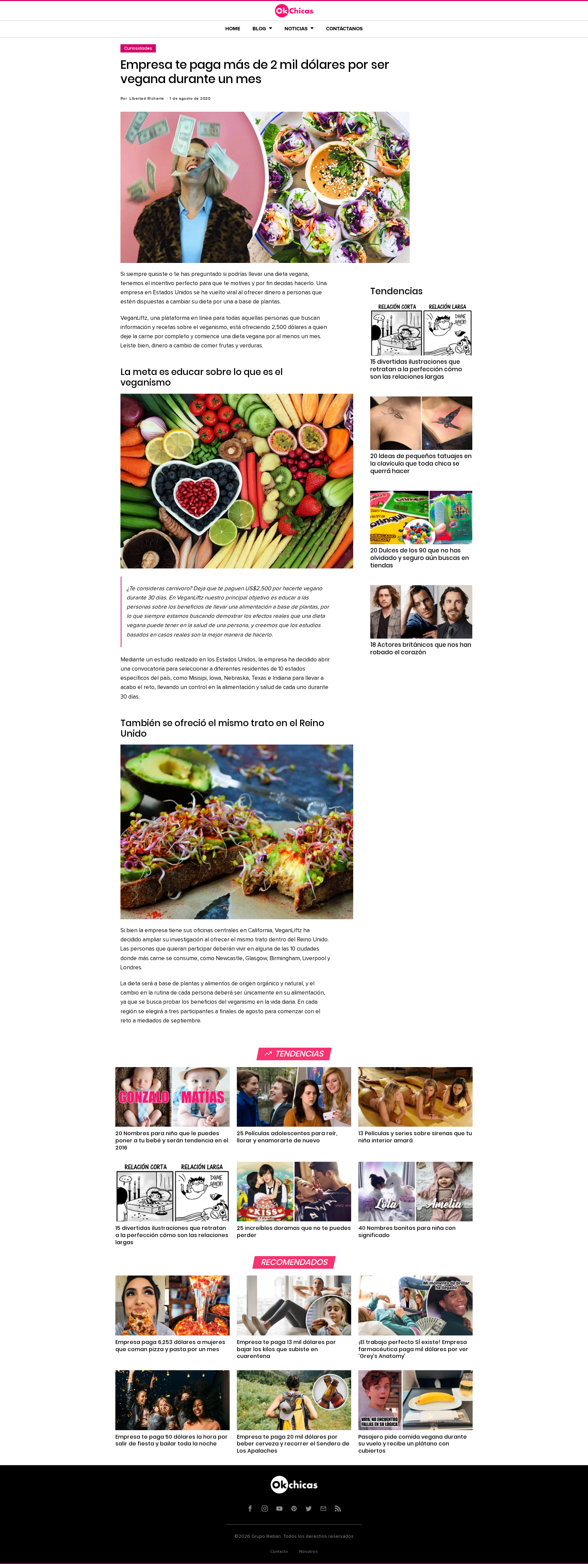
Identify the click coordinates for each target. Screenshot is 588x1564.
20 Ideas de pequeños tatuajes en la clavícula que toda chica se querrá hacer (421, 463)
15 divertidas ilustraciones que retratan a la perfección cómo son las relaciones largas (416, 369)
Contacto (279, 1552)
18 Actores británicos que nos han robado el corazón (420, 648)
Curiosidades (138, 48)
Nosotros (308, 1552)
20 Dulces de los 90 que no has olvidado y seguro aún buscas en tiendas (419, 557)
